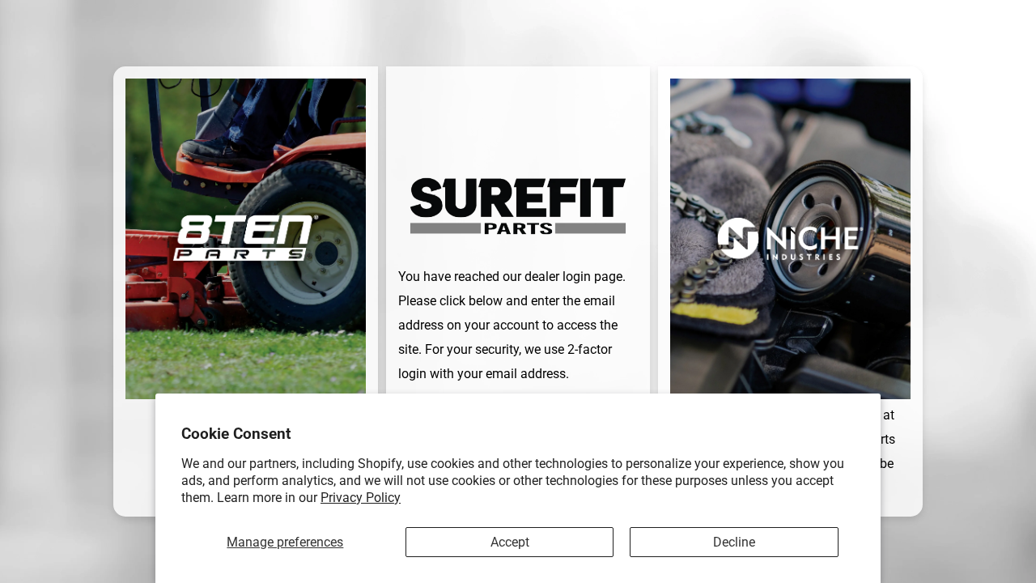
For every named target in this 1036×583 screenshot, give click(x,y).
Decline (734, 542)
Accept (509, 542)
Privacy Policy (361, 497)
